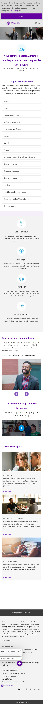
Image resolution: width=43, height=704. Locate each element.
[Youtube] (35, 689)
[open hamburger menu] (3, 23)
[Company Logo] (13, 23)
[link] (8, 491)
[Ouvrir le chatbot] (19, 663)
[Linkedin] (19, 689)
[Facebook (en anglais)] (23, 689)
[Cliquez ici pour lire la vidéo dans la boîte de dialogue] (21, 428)
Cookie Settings (14, 11)
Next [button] (27, 394)
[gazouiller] (27, 689)
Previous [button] (16, 394)
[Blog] (31, 689)
